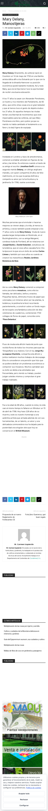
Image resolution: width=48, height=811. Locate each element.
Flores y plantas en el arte (17, 11)
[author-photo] (24, 541)
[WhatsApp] (33, 33)
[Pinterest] (21, 33)
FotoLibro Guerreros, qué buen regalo (35, 515)
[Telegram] (27, 33)
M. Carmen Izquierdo (13, 28)
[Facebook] (4, 33)
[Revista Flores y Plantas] (24, 3)
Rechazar (24, 799)
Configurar (24, 805)
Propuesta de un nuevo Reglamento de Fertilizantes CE (11, 517)
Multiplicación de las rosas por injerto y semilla (22, 626)
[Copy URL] (38, 33)
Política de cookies (33, 788)
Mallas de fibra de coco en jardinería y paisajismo (23, 651)
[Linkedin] (16, 33)
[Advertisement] (24, 462)
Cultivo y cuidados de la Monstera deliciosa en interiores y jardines (21, 632)
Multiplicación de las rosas (14, 645)
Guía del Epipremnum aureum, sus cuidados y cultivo (24, 639)
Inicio (4, 11)
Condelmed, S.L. (35, 558)
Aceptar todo (24, 794)
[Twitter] (10, 33)
